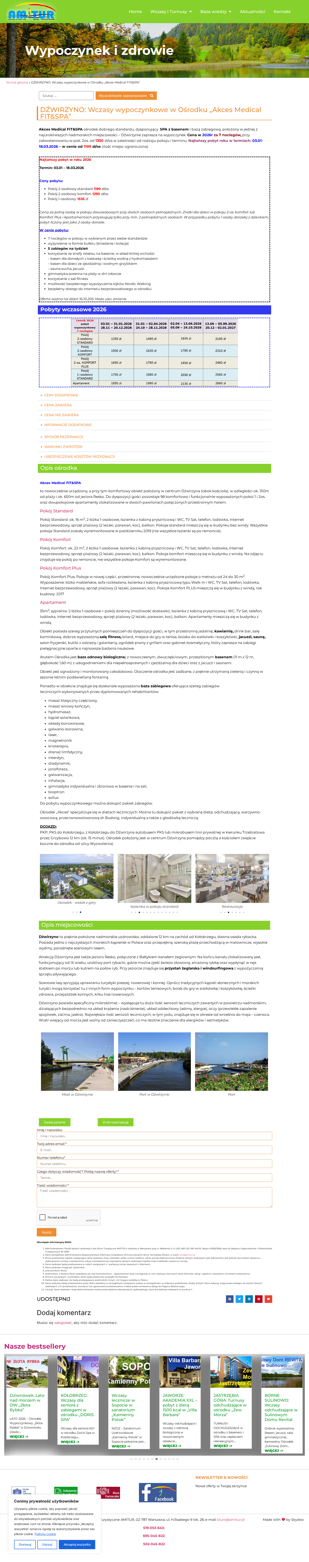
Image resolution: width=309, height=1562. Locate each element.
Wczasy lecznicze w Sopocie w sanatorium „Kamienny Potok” (72, 1407)
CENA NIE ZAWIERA (61, 415)
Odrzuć (47, 1544)
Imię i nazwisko (49, 1130)
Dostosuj (25, 1544)
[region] (54, 1524)
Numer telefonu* (51, 1158)
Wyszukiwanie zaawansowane (123, 96)
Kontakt (282, 11)
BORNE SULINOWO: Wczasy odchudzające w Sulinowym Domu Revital (230, 1407)
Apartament (53, 602)
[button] (154, 395)
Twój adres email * (52, 1144)
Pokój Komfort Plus (60, 568)
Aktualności (252, 11)
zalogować (63, 1323)
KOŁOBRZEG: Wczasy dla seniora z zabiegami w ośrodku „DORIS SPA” (26, 1407)
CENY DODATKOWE (61, 395)
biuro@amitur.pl (186, 1254)
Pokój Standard (56, 510)
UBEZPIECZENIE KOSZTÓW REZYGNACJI (79, 457)
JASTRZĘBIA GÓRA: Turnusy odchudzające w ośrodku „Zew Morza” (179, 1405)
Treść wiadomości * (53, 1185)
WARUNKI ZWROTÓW (63, 447)
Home (135, 11)
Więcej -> (19, 1442)
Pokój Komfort (55, 539)
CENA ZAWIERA (58, 405)
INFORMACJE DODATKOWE (68, 425)
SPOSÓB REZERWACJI (63, 437)
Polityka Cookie (45, 1534)
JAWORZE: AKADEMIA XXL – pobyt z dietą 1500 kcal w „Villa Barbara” (129, 1405)
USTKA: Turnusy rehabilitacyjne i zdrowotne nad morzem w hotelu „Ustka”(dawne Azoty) (281, 1410)
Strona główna (17, 82)
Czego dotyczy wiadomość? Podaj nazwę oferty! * (78, 1171)
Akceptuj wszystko (77, 1544)
